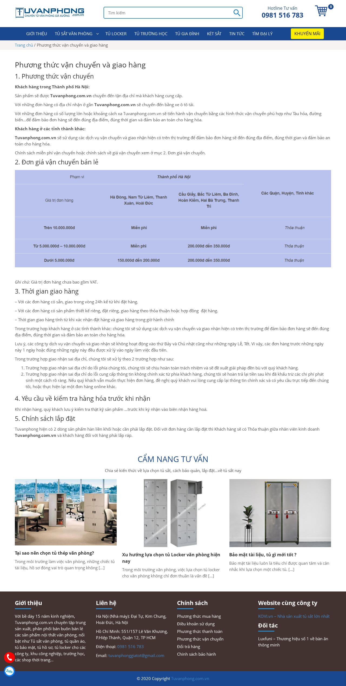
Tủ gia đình (187, 33)
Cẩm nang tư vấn (173, 459)
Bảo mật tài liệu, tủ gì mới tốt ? (263, 555)
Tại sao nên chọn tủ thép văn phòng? (54, 553)
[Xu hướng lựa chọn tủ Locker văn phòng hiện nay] (173, 513)
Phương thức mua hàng (199, 616)
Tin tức (236, 33)
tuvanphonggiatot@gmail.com (136, 655)
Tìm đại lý (262, 33)
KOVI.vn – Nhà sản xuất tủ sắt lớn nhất (294, 616)
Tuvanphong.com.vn (190, 678)
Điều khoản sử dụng (196, 623)
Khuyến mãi (307, 34)
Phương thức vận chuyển (200, 639)
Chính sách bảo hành (196, 654)
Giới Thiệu (36, 33)
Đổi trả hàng (188, 646)
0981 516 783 (282, 14)
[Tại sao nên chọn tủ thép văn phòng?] (66, 512)
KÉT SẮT (214, 33)
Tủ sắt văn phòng (73, 33)
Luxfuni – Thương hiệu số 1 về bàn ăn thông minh (293, 642)
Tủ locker (116, 33)
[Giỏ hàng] (321, 10)
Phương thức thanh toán (199, 631)
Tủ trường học (150, 33)
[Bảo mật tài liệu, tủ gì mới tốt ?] (280, 513)
